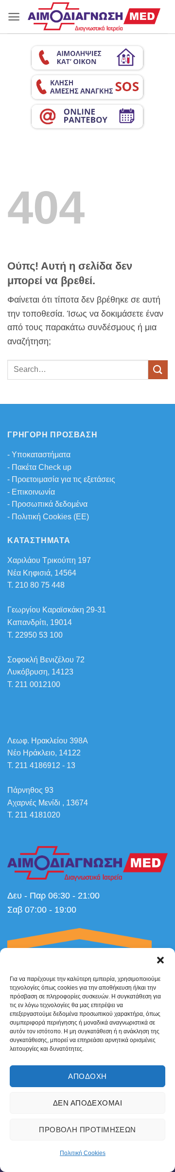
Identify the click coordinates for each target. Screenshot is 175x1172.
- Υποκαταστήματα (38, 454)
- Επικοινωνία (31, 492)
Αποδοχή (87, 1076)
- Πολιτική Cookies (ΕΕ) (48, 517)
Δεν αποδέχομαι (87, 1103)
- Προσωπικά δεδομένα (47, 504)
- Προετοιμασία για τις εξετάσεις (61, 479)
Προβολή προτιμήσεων (87, 1129)
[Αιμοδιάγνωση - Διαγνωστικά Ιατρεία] (94, 17)
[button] (160, 960)
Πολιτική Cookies (82, 1153)
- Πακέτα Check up (39, 467)
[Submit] (158, 369)
